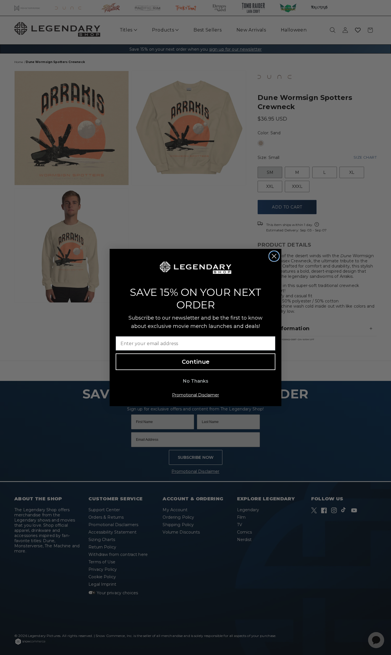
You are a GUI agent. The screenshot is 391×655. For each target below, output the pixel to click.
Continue (196, 361)
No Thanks (195, 381)
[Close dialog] (274, 256)
